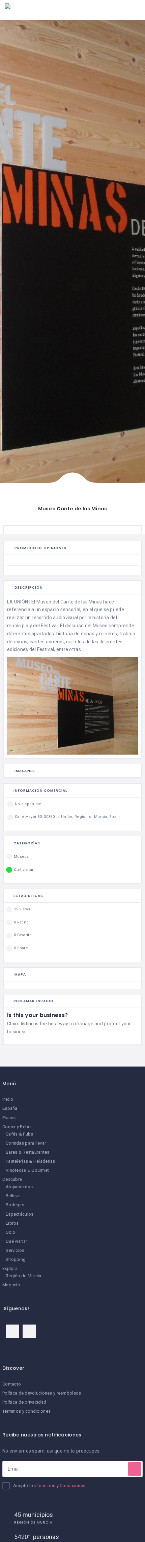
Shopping (16, 1259)
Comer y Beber (17, 1126)
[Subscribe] (134, 1469)
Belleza (13, 1195)
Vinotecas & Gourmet (27, 1170)
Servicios (15, 1250)
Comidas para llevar (26, 1143)
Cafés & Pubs (19, 1134)
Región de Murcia (23, 1275)
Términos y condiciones (26, 1411)
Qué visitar (16, 1241)
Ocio (10, 1232)
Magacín (11, 1284)
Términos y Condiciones (61, 1485)
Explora (10, 1268)
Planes (9, 1117)
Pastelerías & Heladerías (30, 1161)
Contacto (11, 1384)
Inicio (7, 1099)
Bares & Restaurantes (28, 1152)
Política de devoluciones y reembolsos (41, 1393)
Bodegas (15, 1204)
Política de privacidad (24, 1402)
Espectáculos (19, 1214)
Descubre (12, 1179)
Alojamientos (19, 1186)
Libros (12, 1223)
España (10, 1108)
